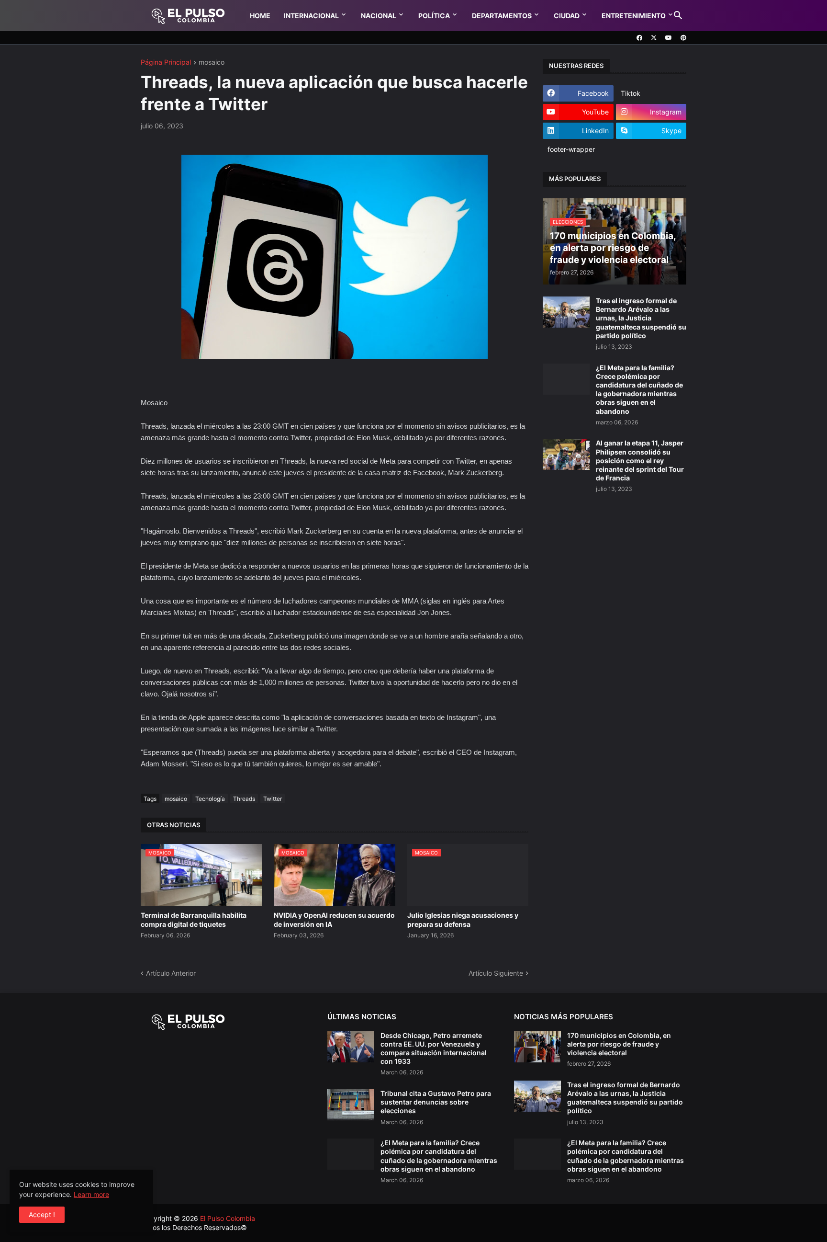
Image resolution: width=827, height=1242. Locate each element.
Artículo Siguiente (496, 973)
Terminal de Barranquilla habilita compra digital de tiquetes (193, 919)
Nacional (378, 15)
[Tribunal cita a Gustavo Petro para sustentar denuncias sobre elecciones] (350, 1104)
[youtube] (668, 38)
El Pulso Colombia (227, 1218)
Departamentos (502, 15)
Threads (244, 798)
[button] (678, 16)
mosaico (211, 62)
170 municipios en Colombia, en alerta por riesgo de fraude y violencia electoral (619, 1044)
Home (260, 15)
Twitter (272, 798)
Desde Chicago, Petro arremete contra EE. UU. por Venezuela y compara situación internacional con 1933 (433, 1048)
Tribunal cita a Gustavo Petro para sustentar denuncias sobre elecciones (435, 1102)
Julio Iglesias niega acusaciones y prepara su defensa (462, 919)
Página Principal (166, 62)
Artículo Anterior (171, 973)
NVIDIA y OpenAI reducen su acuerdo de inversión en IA (334, 919)
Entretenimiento (634, 15)
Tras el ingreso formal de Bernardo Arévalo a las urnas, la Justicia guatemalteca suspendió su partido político (641, 318)
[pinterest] (683, 38)
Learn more (91, 1194)
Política (434, 15)
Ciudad (567, 15)
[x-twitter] (654, 38)
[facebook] (639, 38)
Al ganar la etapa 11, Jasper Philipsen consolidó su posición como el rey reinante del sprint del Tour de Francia (640, 460)
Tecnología (210, 798)
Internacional (311, 15)
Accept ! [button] (42, 1214)
